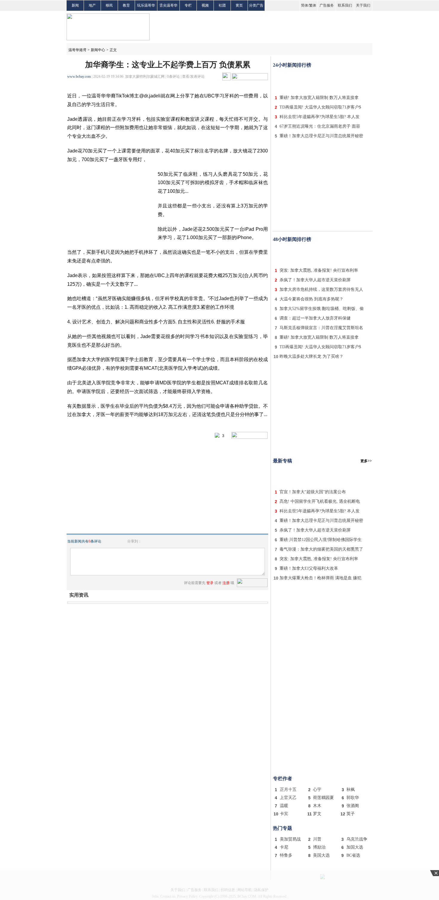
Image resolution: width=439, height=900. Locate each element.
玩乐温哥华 (146, 5)
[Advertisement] (322, 80)
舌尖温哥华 (168, 5)
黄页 (239, 5)
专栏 (188, 5)
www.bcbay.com (79, 76)
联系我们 (345, 5)
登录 (210, 583)
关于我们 (363, 5)
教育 (126, 5)
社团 (222, 5)
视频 (205, 5)
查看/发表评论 (193, 76)
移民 (109, 5)
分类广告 (256, 5)
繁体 (312, 5)
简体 (304, 5)
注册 (226, 583)
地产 (92, 5)
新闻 (75, 5)
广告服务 (327, 5)
